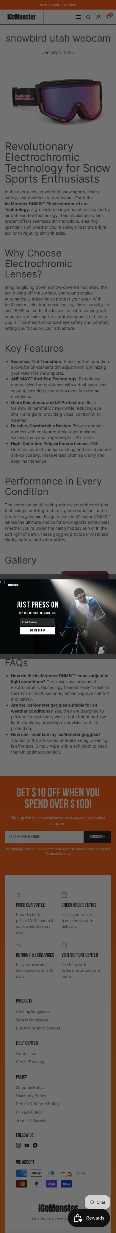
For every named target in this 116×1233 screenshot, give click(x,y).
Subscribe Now (38, 630)
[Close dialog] (3, 582)
